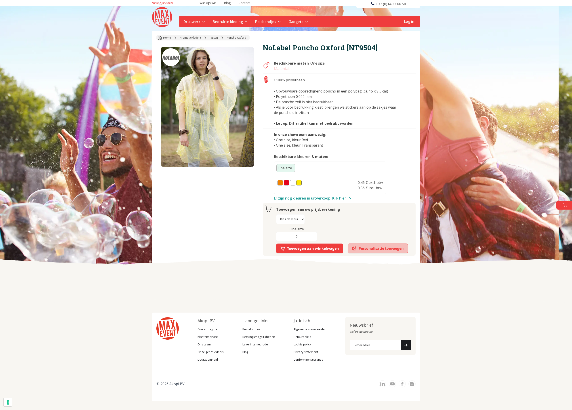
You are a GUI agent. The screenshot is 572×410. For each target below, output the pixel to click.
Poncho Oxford (236, 38)
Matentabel (283, 68)
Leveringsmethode (255, 344)
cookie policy (302, 344)
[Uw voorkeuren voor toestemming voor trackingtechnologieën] (8, 402)
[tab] (285, 168)
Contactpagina (207, 329)
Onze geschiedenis (211, 352)
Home (167, 38)
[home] (162, 16)
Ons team (204, 344)
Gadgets (295, 21)
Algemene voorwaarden (310, 329)
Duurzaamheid (208, 359)
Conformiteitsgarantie (308, 359)
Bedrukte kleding (228, 21)
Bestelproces (251, 329)
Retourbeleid (302, 337)
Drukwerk (191, 21)
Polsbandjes (265, 21)
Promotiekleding (190, 38)
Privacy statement (306, 352)
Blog (245, 352)
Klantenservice (208, 337)
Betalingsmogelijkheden (258, 337)
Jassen (214, 38)
